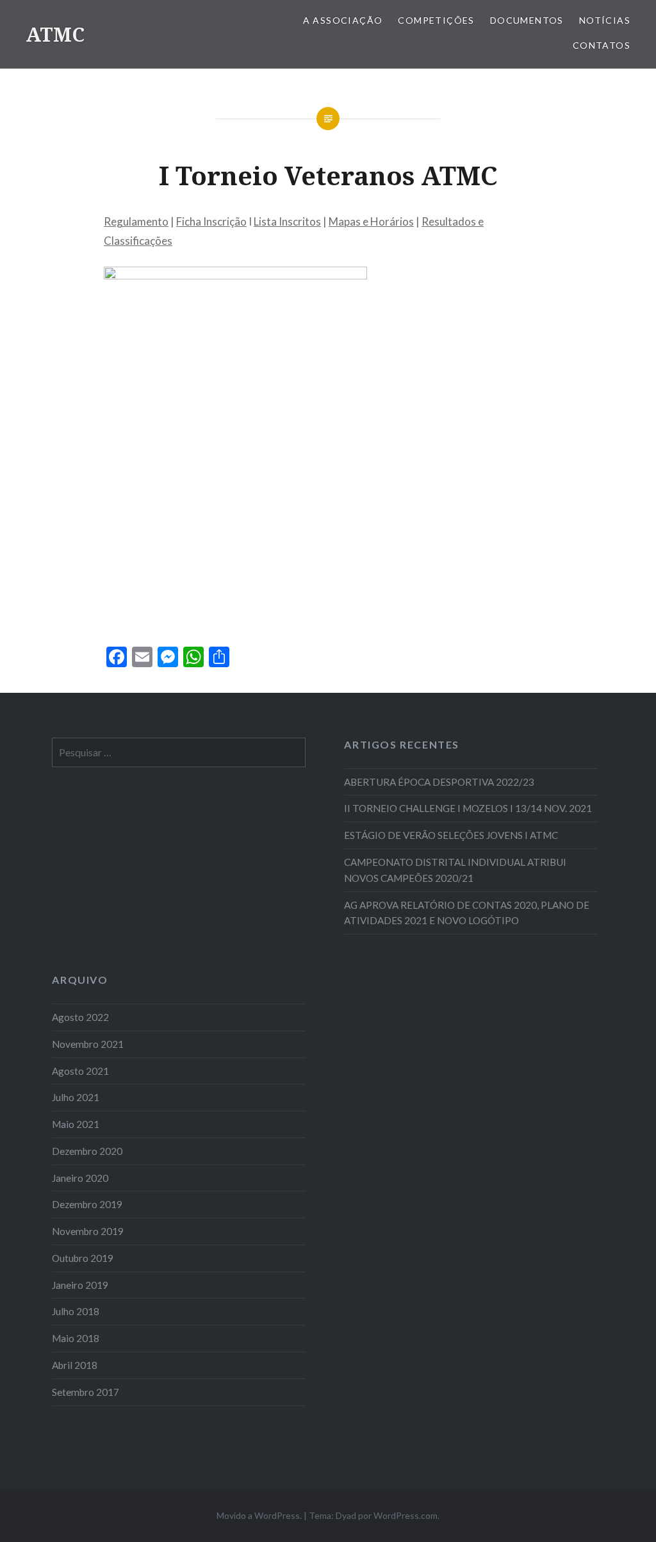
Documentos (527, 20)
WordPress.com (405, 1515)
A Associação (343, 20)
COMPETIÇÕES (436, 20)
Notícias (604, 20)
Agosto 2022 (80, 1017)
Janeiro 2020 (80, 1178)
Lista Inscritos (287, 221)
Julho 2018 (75, 1311)
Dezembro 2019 (87, 1204)
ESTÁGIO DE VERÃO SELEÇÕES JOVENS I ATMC (451, 835)
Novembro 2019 (88, 1231)
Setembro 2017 (85, 1392)
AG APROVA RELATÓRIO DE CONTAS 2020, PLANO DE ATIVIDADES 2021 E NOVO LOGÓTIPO (466, 913)
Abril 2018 (74, 1365)
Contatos (601, 45)
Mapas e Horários (371, 221)
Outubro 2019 (82, 1258)
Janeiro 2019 (80, 1285)
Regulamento (136, 221)
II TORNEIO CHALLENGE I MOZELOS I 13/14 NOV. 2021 (468, 808)
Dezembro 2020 (87, 1151)
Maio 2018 (75, 1338)
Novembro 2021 (88, 1044)
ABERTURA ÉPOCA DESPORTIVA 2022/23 (439, 782)
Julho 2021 (75, 1097)
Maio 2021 (75, 1124)
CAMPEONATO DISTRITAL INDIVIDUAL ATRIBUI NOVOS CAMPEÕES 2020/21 (455, 870)
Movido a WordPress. (259, 1515)
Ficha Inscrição (211, 221)
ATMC (55, 34)
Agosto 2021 (80, 1071)
